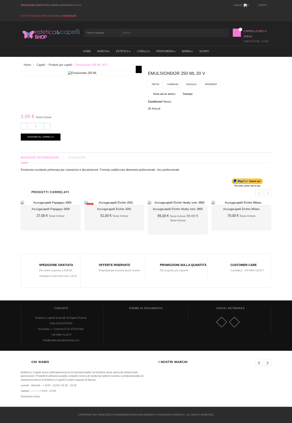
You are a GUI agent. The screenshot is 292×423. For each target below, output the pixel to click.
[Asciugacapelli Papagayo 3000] (51, 203)
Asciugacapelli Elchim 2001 (114, 209)
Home (27, 64)
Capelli (41, 64)
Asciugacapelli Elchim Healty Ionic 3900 (178, 209)
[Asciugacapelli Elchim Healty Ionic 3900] (178, 203)
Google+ (191, 84)
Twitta (155, 84)
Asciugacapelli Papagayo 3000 (51, 209)
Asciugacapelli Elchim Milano (241, 209)
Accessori (77, 157)
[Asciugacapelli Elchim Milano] (241, 203)
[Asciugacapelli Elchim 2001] (114, 203)
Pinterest (210, 84)
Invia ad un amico (164, 93)
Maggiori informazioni (40, 157)
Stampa (187, 93)
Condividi (172, 84)
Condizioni (155, 101)
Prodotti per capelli (60, 64)
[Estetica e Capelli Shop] (51, 34)
